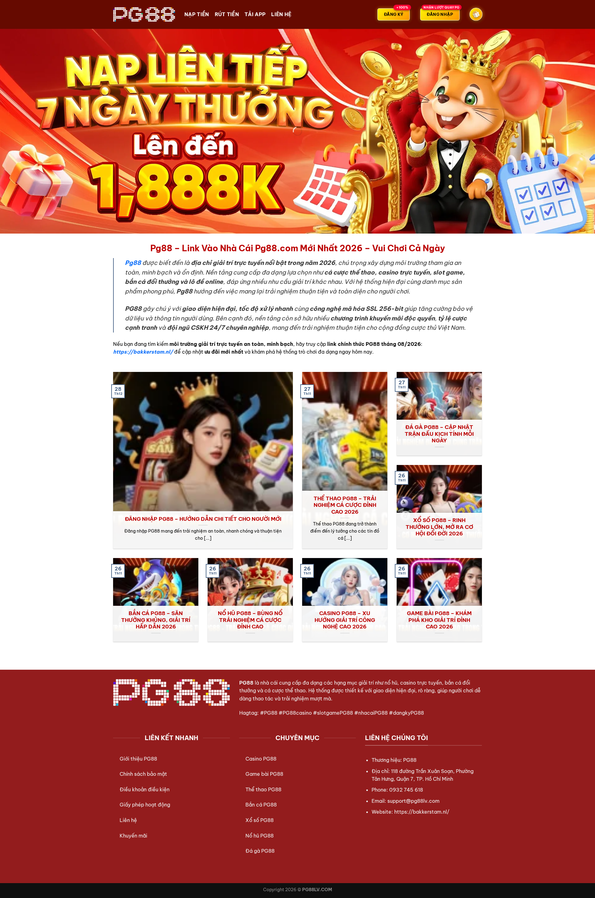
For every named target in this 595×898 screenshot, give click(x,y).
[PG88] (144, 14)
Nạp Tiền (196, 14)
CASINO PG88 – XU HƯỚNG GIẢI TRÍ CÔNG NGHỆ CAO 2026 (345, 620)
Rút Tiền (227, 14)
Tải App (255, 14)
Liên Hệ (281, 14)
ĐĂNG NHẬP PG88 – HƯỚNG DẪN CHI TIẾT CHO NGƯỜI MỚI (203, 519)
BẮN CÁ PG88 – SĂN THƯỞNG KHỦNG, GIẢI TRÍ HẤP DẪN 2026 (155, 620)
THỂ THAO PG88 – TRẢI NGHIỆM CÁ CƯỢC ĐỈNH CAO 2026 (345, 505)
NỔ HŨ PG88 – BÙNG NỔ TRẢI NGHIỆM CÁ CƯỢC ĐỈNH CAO (250, 620)
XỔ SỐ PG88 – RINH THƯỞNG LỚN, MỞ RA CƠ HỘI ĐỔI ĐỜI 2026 (439, 527)
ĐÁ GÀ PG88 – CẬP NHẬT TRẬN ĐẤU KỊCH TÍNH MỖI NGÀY (439, 434)
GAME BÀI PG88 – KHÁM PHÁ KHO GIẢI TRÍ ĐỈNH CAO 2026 (439, 620)
